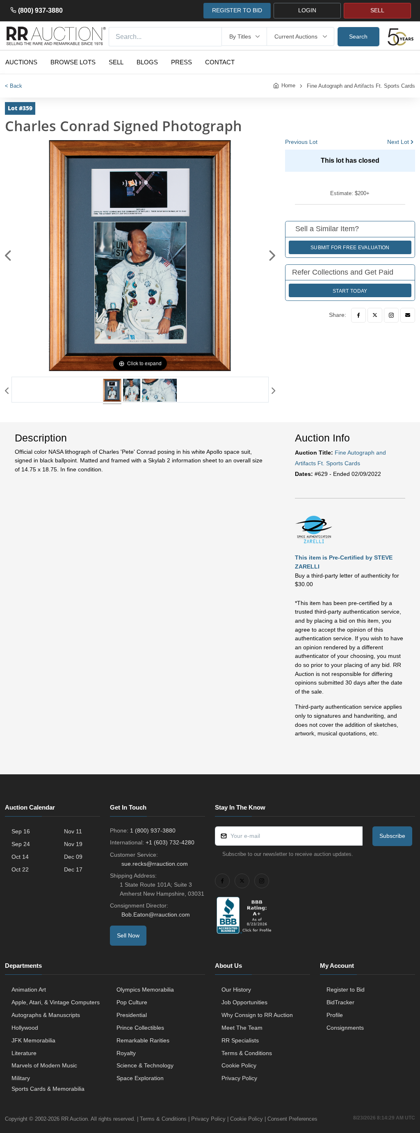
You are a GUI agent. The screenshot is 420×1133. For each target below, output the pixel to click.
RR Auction (74, 1119)
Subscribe (392, 836)
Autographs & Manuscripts (45, 1015)
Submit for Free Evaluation (350, 247)
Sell (116, 62)
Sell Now (128, 935)
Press (181, 62)
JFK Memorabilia (33, 1040)
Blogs (147, 62)
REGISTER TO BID (237, 10)
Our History (236, 989)
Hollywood (24, 1027)
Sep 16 (20, 831)
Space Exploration (140, 1078)
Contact (220, 62)
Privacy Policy (239, 1078)
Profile (334, 1015)
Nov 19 (73, 844)
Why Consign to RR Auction (257, 1015)
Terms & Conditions (246, 1053)
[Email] (407, 315)
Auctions (21, 62)
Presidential (131, 1015)
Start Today (350, 291)
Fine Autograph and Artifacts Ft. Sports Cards (361, 86)
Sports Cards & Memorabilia (47, 1088)
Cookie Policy (238, 1065)
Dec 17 (73, 869)
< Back (13, 86)
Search (358, 36)
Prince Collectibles (140, 1027)
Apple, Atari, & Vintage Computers (55, 1002)
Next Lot (398, 142)
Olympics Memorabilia (145, 989)
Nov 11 (73, 831)
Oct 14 (20, 856)
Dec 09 (73, 856)
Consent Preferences (292, 1119)
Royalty (126, 1053)
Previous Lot (301, 142)
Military (20, 1078)
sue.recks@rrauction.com (154, 863)
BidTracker (340, 1002)
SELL (377, 10)
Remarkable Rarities (142, 1040)
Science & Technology (144, 1065)
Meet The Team (241, 1027)
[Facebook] (358, 315)
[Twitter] (375, 315)
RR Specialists (240, 1040)
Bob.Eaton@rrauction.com (155, 914)
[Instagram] (391, 315)
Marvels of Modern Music (44, 1065)
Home (288, 85)
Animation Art (28, 989)
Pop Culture (131, 1002)
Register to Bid (345, 989)
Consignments (345, 1027)
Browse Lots (73, 62)
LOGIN (307, 10)
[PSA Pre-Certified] (313, 529)
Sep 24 (20, 844)
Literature (24, 1053)
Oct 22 (20, 869)
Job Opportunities (244, 1002)
